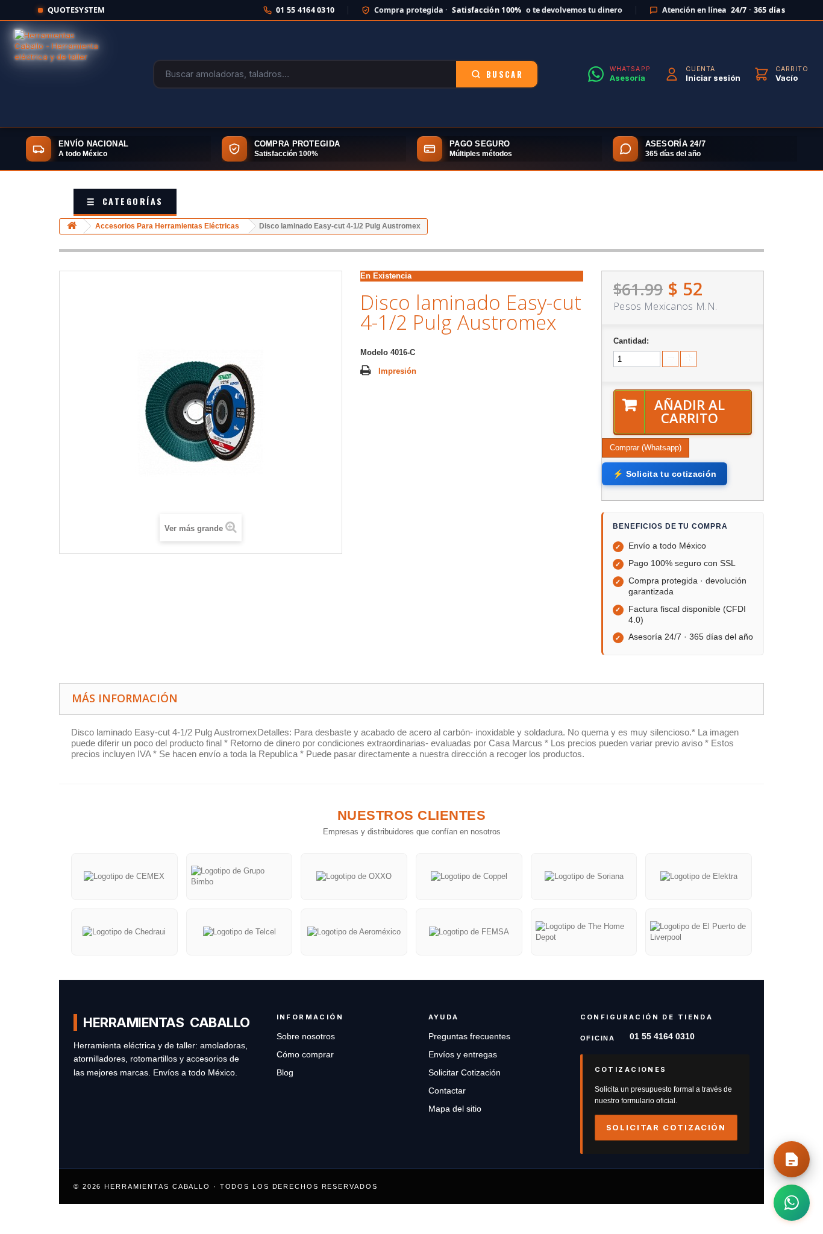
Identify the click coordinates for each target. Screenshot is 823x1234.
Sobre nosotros (306, 1036)
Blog (285, 1072)
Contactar (447, 1090)
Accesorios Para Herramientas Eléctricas (167, 226)
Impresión (397, 371)
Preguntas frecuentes (469, 1036)
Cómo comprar (305, 1054)
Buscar (504, 74)
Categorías (125, 201)
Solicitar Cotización (464, 1072)
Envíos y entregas (462, 1054)
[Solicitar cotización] (792, 1159)
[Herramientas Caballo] (59, 74)
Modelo (374, 352)
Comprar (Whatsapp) (645, 447)
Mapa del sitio (454, 1108)
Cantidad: (631, 340)
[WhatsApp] (792, 1203)
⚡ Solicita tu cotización (664, 474)
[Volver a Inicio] (71, 226)
